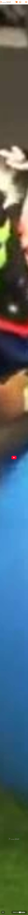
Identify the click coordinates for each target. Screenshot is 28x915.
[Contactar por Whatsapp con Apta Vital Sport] (20, 2)
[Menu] (16, 2)
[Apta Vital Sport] (5, 2)
